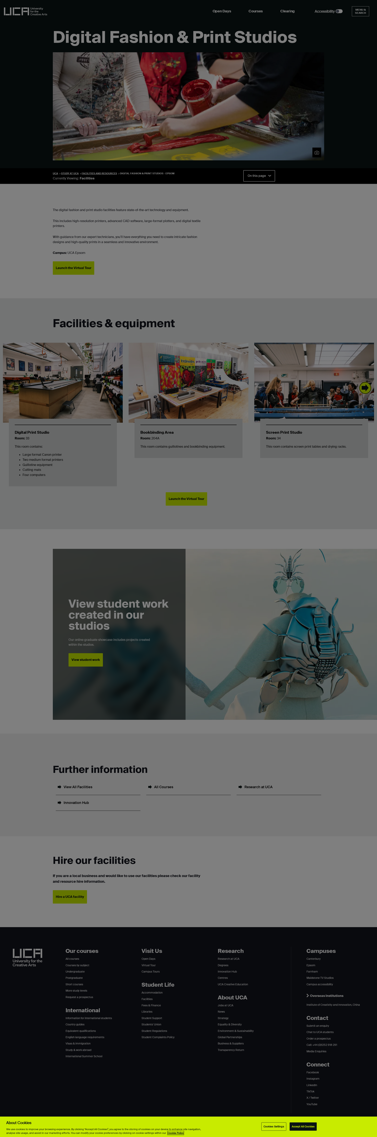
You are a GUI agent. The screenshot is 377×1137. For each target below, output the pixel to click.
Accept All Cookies (303, 1126)
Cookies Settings (274, 1126)
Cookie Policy (176, 1133)
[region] (188, 1127)
